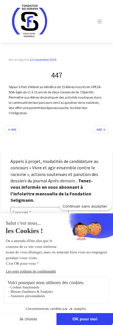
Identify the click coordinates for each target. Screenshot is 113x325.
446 (13, 129)
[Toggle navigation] (99, 21)
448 (99, 129)
